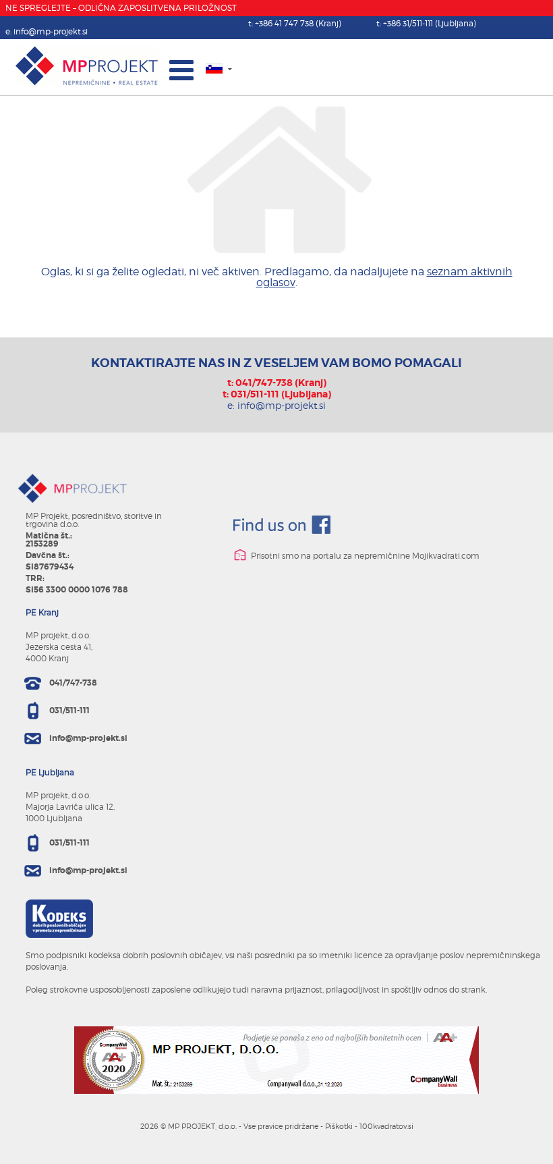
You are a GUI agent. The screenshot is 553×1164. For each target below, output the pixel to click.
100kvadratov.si (386, 1126)
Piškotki (339, 1126)
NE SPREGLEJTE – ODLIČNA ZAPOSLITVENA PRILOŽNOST (121, 8)
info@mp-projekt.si (50, 31)
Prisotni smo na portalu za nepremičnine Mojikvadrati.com (364, 556)
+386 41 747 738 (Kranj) (298, 23)
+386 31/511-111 (429, 23)
